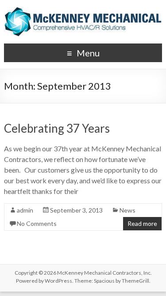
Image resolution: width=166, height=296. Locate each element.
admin (25, 210)
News (127, 210)
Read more (142, 223)
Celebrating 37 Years (57, 128)
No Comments (37, 223)
